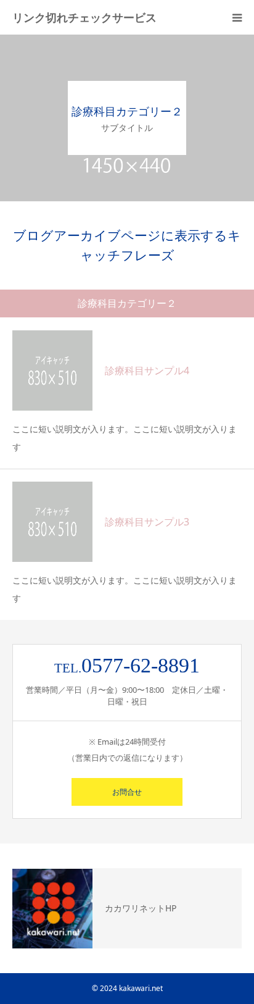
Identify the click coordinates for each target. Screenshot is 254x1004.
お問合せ (127, 792)
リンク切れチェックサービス (84, 17)
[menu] (236, 17)
